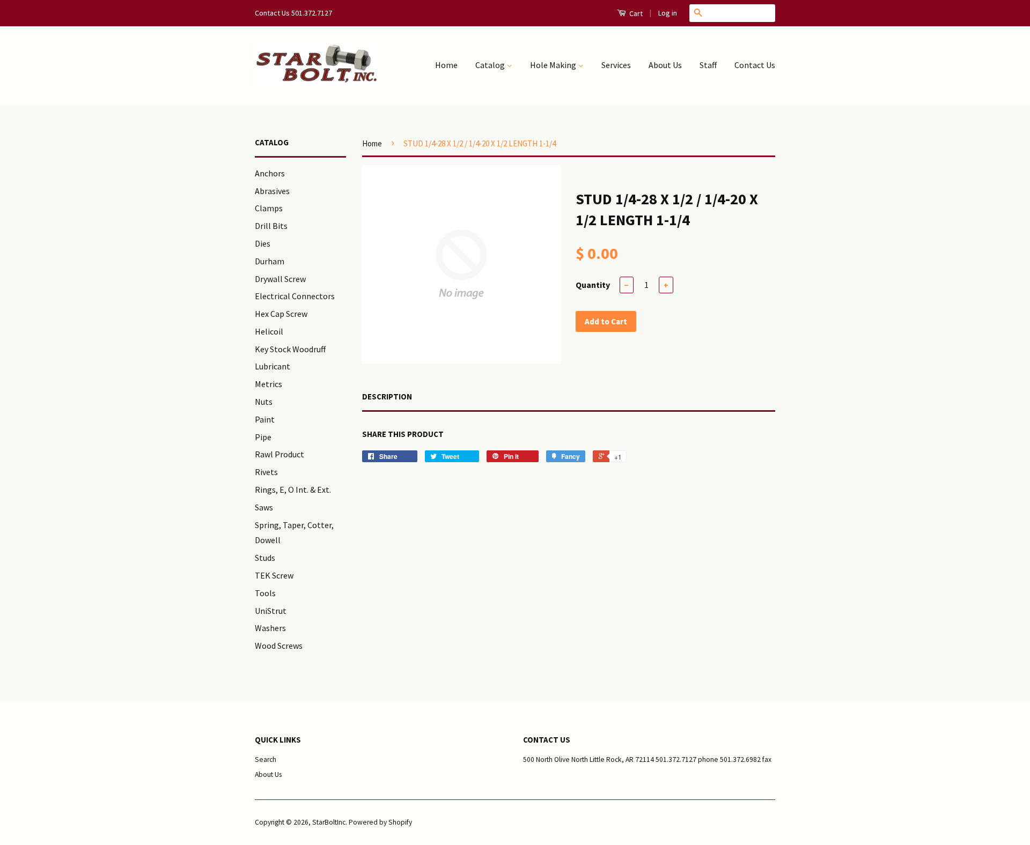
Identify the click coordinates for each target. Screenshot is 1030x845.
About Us (665, 65)
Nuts (264, 401)
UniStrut (270, 610)
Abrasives (272, 191)
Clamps (269, 208)
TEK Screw (274, 575)
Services (616, 65)
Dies (262, 243)
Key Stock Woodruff (290, 349)
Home (446, 65)
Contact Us (754, 65)
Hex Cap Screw (281, 313)
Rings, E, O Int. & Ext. (293, 489)
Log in (667, 13)
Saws (264, 507)
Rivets (266, 471)
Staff (708, 65)
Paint (265, 419)
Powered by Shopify (380, 822)
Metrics (268, 384)
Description (387, 396)
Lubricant (272, 366)
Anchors (270, 173)
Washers (270, 627)
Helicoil (269, 331)
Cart (635, 13)
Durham (269, 261)
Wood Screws (279, 645)
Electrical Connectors (295, 296)
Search (265, 759)
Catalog (490, 65)
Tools (265, 593)
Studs (265, 557)
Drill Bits (271, 225)
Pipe (263, 437)
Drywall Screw (280, 278)
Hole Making (554, 65)
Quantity (593, 284)
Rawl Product (279, 454)
